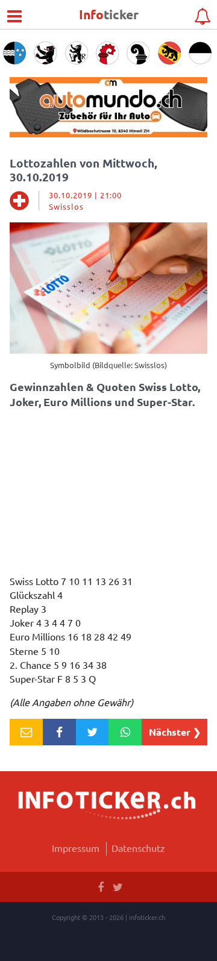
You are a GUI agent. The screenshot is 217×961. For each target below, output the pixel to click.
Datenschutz (138, 848)
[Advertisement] (108, 495)
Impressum (75, 848)
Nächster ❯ (175, 731)
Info (109, 14)
